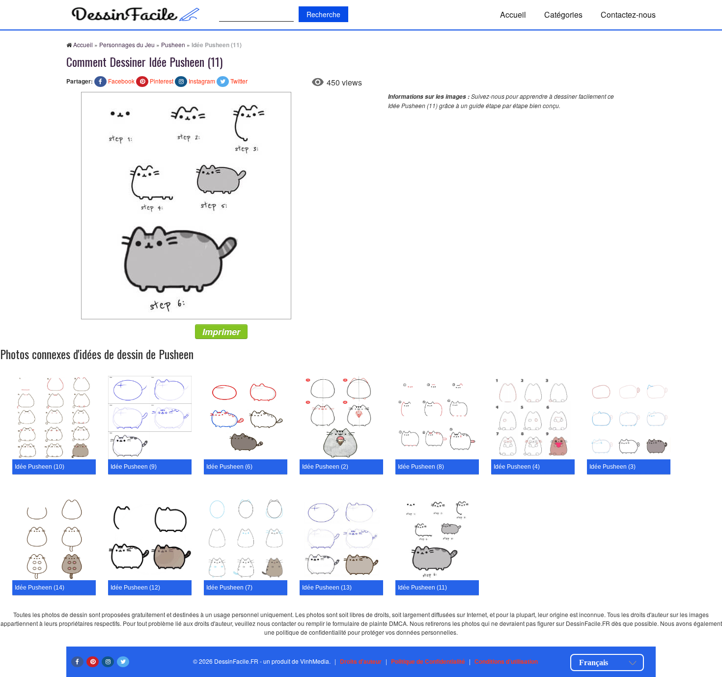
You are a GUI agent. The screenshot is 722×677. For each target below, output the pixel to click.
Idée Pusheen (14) (39, 587)
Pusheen (173, 44)
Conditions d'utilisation (506, 661)
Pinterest (161, 81)
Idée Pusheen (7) (229, 587)
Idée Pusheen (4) (517, 466)
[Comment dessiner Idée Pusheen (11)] (186, 204)
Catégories (563, 14)
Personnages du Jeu (127, 44)
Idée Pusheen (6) (229, 466)
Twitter (239, 81)
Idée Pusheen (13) (327, 587)
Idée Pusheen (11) (422, 587)
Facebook (121, 81)
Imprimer (221, 331)
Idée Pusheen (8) (421, 466)
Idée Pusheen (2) (325, 466)
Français (593, 662)
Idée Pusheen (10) (39, 466)
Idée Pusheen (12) (135, 587)
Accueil (513, 14)
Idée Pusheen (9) (134, 466)
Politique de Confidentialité (428, 661)
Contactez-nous (628, 14)
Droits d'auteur (361, 661)
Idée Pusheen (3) (612, 466)
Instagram (202, 81)
